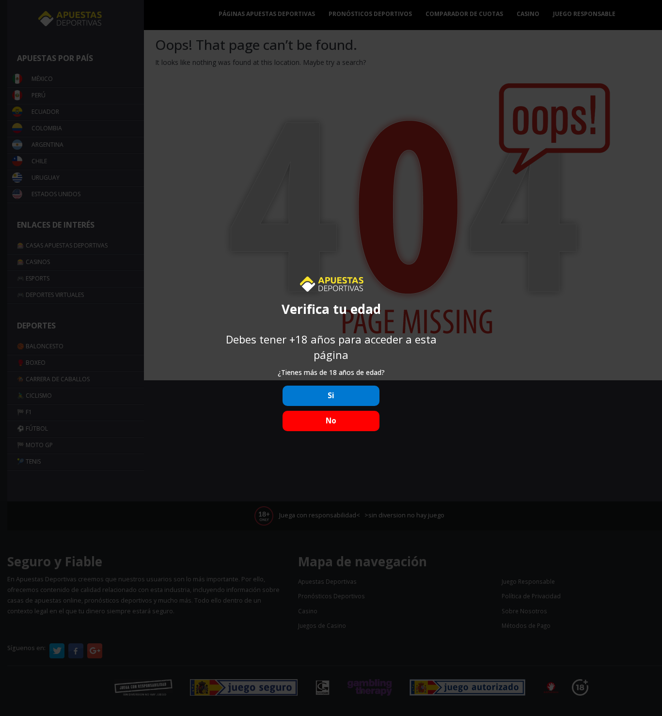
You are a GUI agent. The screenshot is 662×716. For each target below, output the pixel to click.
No (331, 421)
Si (331, 395)
